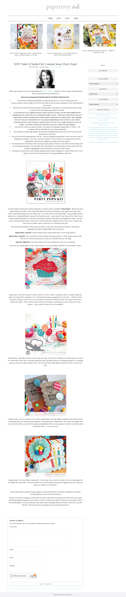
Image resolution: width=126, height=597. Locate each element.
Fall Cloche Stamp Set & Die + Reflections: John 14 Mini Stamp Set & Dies (26, 54)
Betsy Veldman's (48, 91)
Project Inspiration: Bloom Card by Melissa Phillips (103, 142)
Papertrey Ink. (69, 594)
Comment (14, 527)
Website (12, 566)
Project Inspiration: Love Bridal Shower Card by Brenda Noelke (62, 54)
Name (12, 550)
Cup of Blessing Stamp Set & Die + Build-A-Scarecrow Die (99, 51)
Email (11, 558)
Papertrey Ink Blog (63, 7)
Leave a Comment (56, 67)
